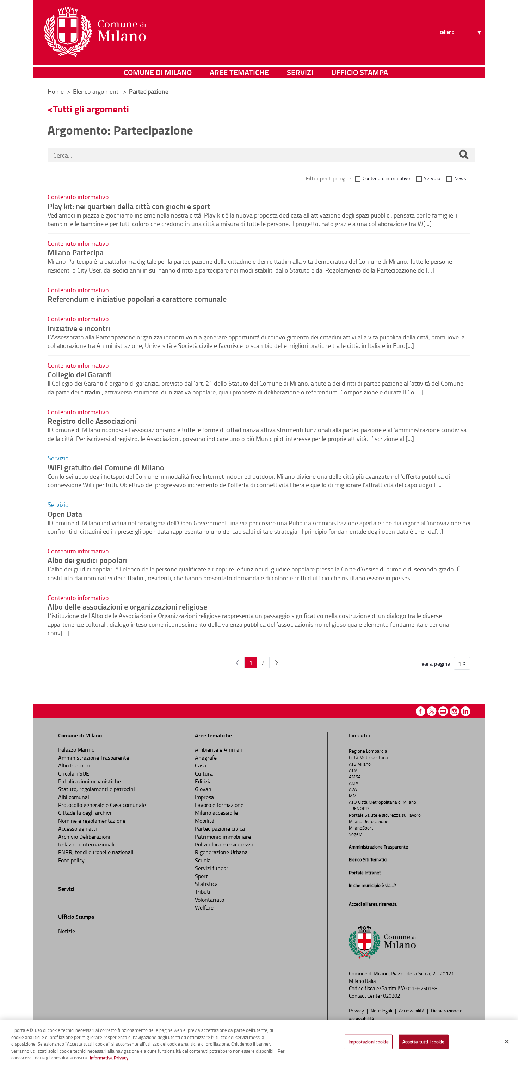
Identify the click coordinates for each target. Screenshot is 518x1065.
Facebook (420, 711)
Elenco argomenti (97, 91)
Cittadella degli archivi (84, 812)
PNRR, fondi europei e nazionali (96, 852)
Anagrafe (206, 757)
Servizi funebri (212, 868)
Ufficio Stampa (359, 72)
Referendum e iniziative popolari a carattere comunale (137, 298)
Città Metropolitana (368, 757)
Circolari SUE (73, 773)
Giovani (204, 789)
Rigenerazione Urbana (221, 852)
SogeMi (356, 834)
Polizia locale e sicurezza (224, 844)
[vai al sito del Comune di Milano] (95, 32)
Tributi (202, 891)
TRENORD (359, 808)
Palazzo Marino (76, 749)
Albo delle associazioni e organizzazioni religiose (127, 606)
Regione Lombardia (368, 751)
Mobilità (204, 821)
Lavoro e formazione (219, 805)
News (460, 178)
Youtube (443, 711)
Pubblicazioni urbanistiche (89, 781)
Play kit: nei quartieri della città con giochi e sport (129, 206)
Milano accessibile (216, 812)
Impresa (204, 797)
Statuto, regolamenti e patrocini (96, 789)
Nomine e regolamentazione (91, 821)
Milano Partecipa (76, 252)
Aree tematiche (239, 72)
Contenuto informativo (386, 178)
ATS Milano (360, 764)
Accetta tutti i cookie (423, 1042)
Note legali (382, 1010)
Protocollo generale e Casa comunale (102, 805)
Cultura (204, 773)
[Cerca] (464, 155)
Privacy (357, 1010)
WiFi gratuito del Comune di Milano (106, 467)
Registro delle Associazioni (92, 420)
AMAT (354, 783)
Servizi (300, 72)
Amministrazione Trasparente (93, 757)
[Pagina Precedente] (237, 662)
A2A (353, 789)
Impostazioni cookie (368, 1042)
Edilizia (203, 781)
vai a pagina (435, 663)
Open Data (65, 513)
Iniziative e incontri (79, 327)
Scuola (203, 860)
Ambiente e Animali (218, 749)
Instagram (454, 711)
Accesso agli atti (77, 828)
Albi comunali (74, 797)
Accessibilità (412, 1010)
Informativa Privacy (109, 1057)
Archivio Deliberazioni (84, 836)
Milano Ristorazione (368, 821)
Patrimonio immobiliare (223, 836)
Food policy (71, 860)
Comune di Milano (158, 72)
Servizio (432, 178)
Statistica (206, 884)
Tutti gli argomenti (91, 109)
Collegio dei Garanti (80, 374)
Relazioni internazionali (86, 844)
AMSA (355, 776)
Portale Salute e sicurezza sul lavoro (385, 815)
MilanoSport (361, 828)
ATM (353, 770)
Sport (201, 876)
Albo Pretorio (74, 765)
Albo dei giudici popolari (87, 559)
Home (56, 91)
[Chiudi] (506, 1041)
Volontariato (209, 900)
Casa (200, 765)
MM (353, 795)
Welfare (204, 907)
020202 (391, 995)
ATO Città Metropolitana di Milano (382, 802)
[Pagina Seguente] (276, 662)
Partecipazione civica (220, 828)
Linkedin (465, 711)
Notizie (66, 931)
